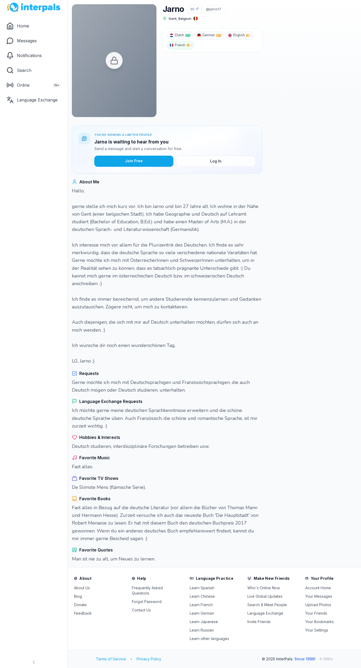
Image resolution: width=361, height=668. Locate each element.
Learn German (202, 613)
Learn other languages (209, 638)
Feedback (83, 613)
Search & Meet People (267, 604)
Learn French (201, 604)
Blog (78, 596)
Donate (80, 604)
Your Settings (316, 630)
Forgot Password (146, 601)
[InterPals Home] (33, 7)
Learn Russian (202, 630)
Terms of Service (111, 659)
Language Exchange (265, 613)
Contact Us (141, 610)
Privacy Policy (149, 659)
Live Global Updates (265, 596)
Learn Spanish (202, 588)
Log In (215, 161)
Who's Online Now (263, 588)
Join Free (134, 161)
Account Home (318, 588)
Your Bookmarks (319, 621)
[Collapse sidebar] (33, 662)
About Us (82, 588)
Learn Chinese (202, 596)
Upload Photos (318, 604)
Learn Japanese (204, 621)
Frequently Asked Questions (147, 590)
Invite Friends (259, 621)
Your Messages (318, 596)
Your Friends (316, 613)
